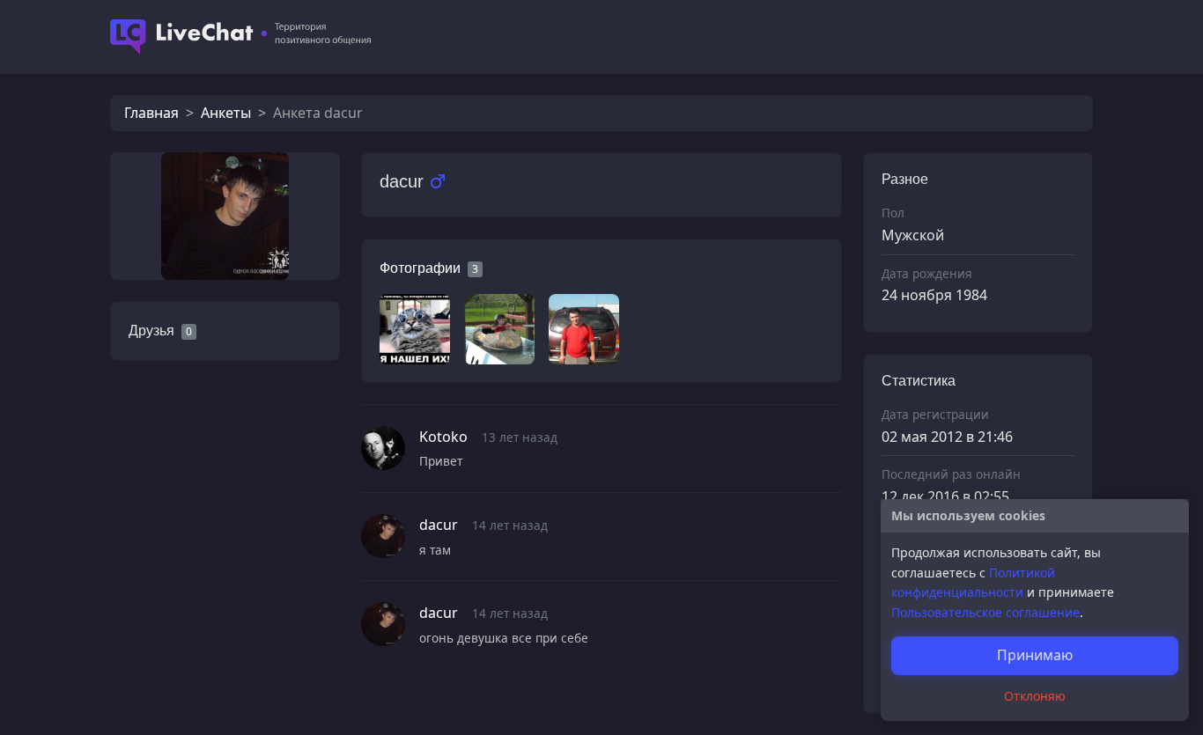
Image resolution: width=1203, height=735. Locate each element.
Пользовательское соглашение (985, 612)
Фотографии (420, 268)
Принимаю (1035, 655)
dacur (438, 524)
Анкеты (226, 112)
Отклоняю (1035, 695)
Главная (151, 112)
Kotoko (443, 436)
